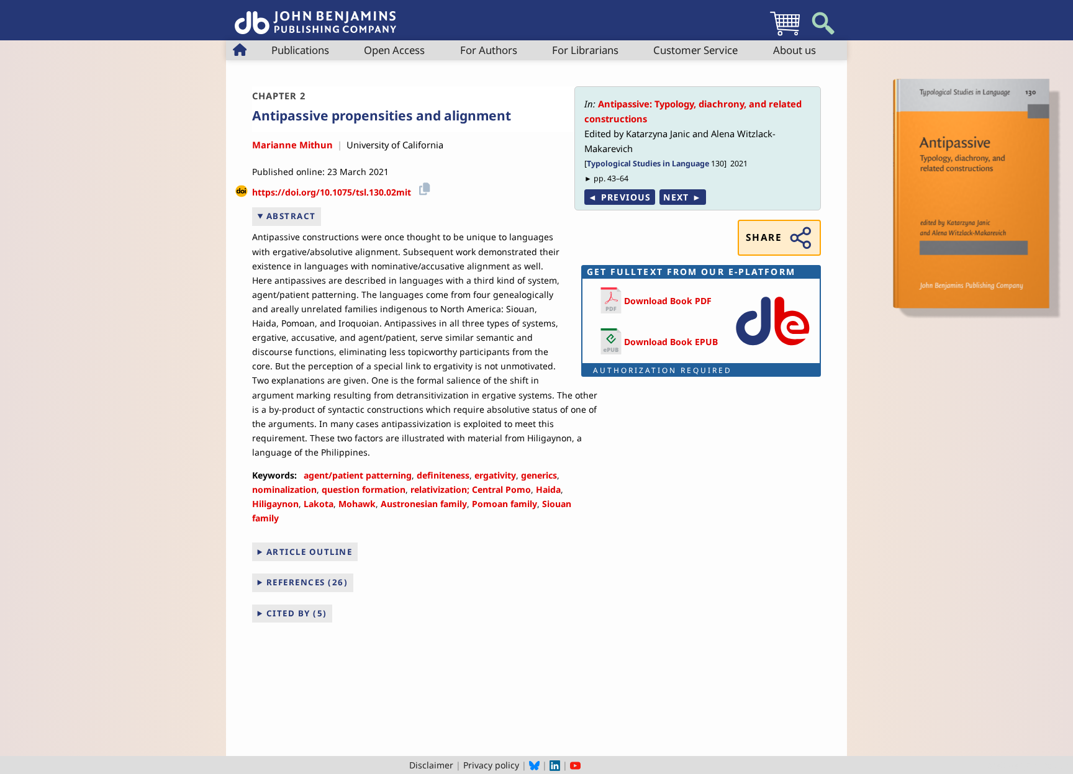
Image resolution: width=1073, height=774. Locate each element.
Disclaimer (431, 765)
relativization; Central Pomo (470, 489)
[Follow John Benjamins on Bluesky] (534, 765)
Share (764, 237)
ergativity (495, 475)
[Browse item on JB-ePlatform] (772, 348)
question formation (363, 489)
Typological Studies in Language (648, 163)
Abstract (291, 216)
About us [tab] (794, 50)
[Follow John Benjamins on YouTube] (575, 765)
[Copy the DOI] (422, 187)
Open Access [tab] (394, 50)
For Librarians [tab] (585, 50)
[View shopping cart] (785, 35)
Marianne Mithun (292, 144)
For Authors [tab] (488, 50)
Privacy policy (491, 765)
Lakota (318, 504)
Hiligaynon (275, 504)
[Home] (315, 16)
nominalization (284, 489)
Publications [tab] (300, 50)
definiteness (443, 475)
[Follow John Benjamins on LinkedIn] (555, 765)
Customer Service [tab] (695, 50)
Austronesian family (424, 504)
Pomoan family (504, 504)
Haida (548, 489)
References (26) (307, 582)
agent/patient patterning (358, 475)
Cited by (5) (296, 613)
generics (539, 475)
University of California (394, 144)
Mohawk (357, 504)
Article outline (309, 551)
